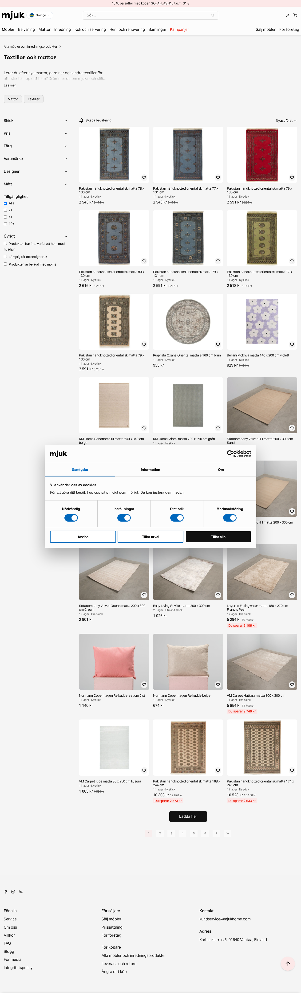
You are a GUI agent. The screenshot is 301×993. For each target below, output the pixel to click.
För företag (111, 935)
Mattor (13, 99)
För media (12, 960)
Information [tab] (150, 469)
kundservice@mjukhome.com (225, 919)
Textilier (34, 99)
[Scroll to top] (288, 964)
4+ (10, 217)
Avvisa (83, 536)
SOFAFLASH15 (162, 3)
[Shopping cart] (295, 15)
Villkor (9, 935)
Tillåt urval (150, 536)
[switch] (124, 518)
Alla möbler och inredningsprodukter (30, 46)
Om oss (10, 927)
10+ (11, 224)
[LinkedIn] (21, 892)
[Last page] (227, 833)
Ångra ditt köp (114, 972)
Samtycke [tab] (80, 469)
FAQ (7, 943)
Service (10, 919)
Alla (11, 203)
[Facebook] (6, 892)
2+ (10, 210)
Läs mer (10, 85)
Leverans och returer (120, 964)
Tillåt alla (218, 536)
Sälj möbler (111, 919)
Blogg (9, 952)
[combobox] (150, 15)
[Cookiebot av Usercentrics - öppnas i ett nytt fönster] (230, 453)
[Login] (288, 15)
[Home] (13, 15)
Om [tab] (221, 469)
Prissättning (112, 927)
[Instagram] (13, 892)
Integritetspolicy (18, 968)
